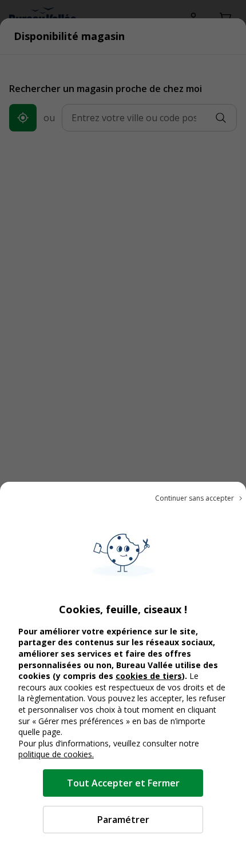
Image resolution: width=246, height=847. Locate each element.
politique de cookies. (56, 754)
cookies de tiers (149, 675)
